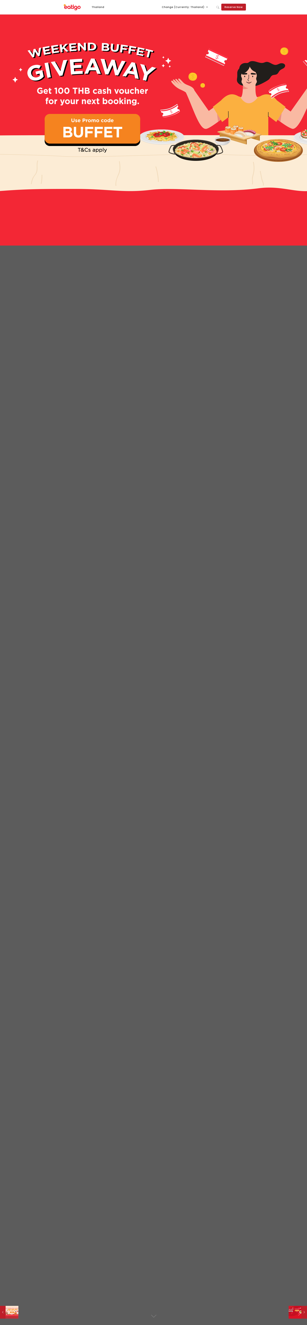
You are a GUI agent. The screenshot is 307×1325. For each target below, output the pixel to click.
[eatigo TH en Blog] (72, 7)
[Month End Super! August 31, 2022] (298, 1312)
